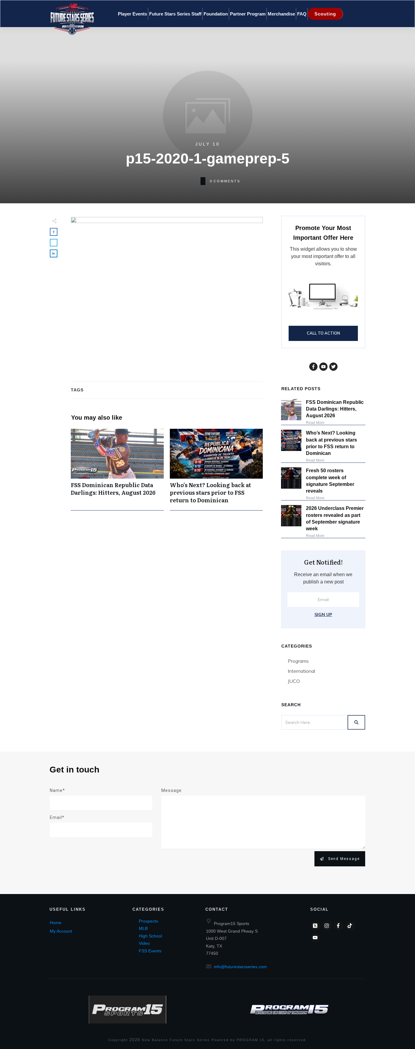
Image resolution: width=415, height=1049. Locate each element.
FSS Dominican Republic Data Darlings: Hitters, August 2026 (117, 469)
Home (55, 922)
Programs (298, 661)
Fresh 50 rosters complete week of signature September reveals (330, 481)
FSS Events (150, 950)
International (301, 671)
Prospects (148, 921)
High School (150, 936)
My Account (61, 931)
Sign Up (323, 614)
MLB (143, 928)
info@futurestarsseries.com (240, 966)
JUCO (294, 681)
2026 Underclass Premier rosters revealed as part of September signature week (335, 518)
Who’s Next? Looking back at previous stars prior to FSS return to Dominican (216, 469)
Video (144, 943)
